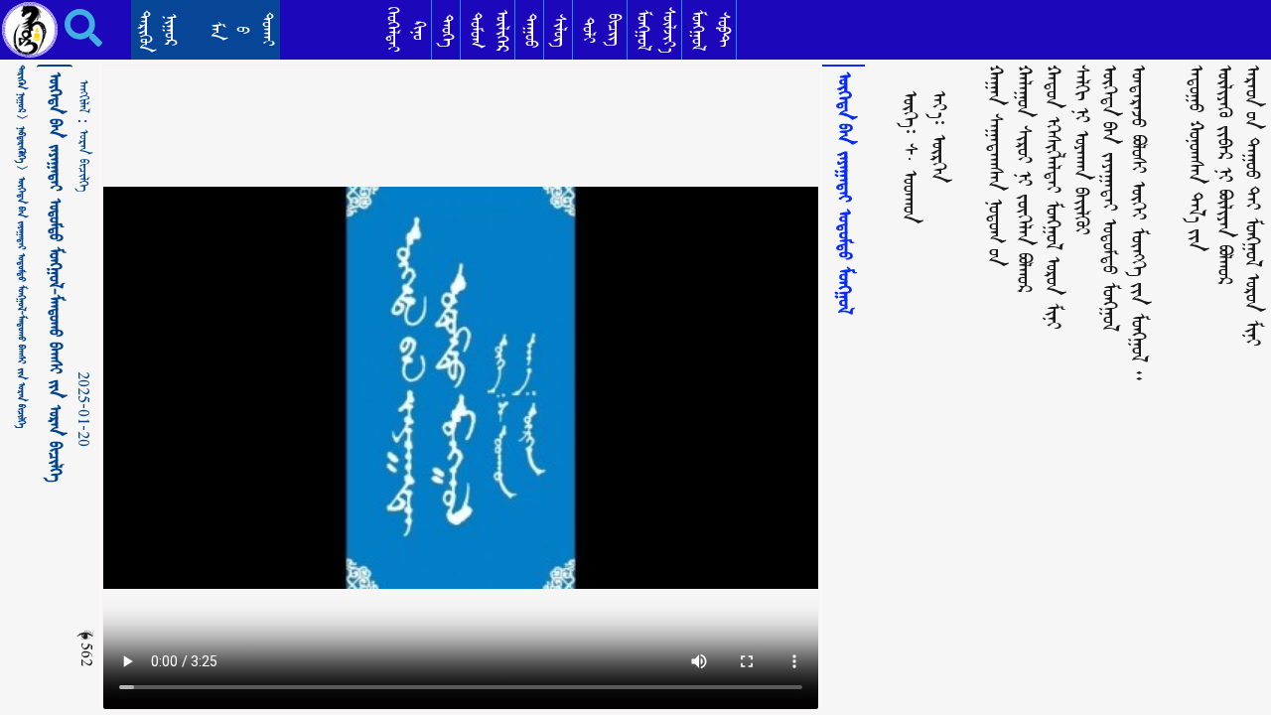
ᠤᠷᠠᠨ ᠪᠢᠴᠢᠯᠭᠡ (83, 160)
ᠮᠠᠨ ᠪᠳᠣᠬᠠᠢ (242, 29)
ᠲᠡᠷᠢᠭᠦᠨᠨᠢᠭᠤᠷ (157, 31)
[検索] (69, 28)
